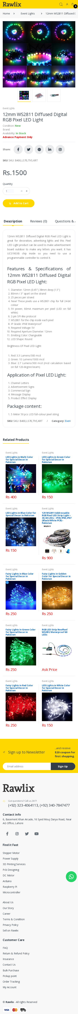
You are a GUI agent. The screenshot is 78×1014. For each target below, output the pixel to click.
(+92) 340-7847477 (55, 805)
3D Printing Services (14, 864)
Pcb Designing (11, 869)
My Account (10, 987)
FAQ (5, 947)
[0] (72, 4)
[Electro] (12, 4)
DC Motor (8, 875)
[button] (61, 4)
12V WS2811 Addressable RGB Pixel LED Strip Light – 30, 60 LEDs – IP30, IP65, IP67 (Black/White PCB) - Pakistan (56, 518)
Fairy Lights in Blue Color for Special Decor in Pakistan (20, 576)
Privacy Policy (10, 925)
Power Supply (10, 858)
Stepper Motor (11, 853)
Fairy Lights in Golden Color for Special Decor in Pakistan (56, 576)
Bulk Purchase (11, 970)
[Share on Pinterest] (39, 149)
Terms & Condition (14, 919)
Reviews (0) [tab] (38, 221)
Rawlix (10, 1002)
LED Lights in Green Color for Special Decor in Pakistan (56, 460)
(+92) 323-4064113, (24, 805)
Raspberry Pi (10, 886)
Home (6, 13)
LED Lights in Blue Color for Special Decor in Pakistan (21, 514)
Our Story (8, 908)
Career (6, 913)
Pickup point (10, 976)
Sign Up (63, 766)
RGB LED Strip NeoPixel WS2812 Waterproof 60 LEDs (54, 632)
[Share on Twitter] (28, 149)
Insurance (8, 959)
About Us (8, 902)
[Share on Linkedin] (49, 149)
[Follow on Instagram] (60, 149)
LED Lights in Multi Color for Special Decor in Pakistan (19, 460)
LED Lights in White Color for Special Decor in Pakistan (56, 688)
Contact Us (9, 964)
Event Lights (28, 13)
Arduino (7, 881)
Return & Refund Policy (16, 953)
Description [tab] (13, 221)
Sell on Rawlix (10, 930)
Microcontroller (11, 892)
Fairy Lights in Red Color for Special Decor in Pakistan (19, 688)
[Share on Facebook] (18, 149)
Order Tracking (11, 981)
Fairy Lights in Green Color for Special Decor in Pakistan (21, 632)
